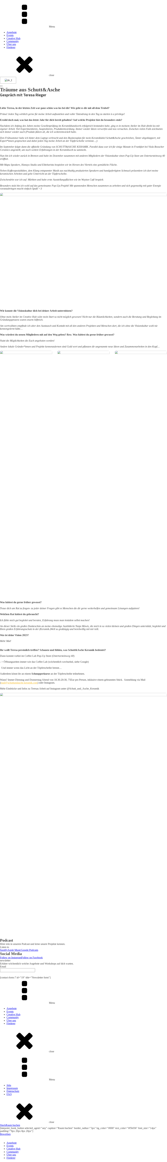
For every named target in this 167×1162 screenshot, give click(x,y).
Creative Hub (13, 38)
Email (3, 966)
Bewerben (5, 1134)
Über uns (11, 44)
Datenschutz (13, 1091)
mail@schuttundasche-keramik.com (19, 682)
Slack (3, 1125)
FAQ (9, 1094)
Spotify (4, 950)
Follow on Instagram (10, 957)
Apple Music (14, 950)
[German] (7, 80)
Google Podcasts (29, 950)
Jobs (9, 1085)
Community (13, 41)
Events (10, 35)
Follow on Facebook (32, 957)
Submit (83, 974)
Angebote (12, 32)
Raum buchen (13, 1125)
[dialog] (83, 1147)
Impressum (12, 1088)
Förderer (11, 47)
